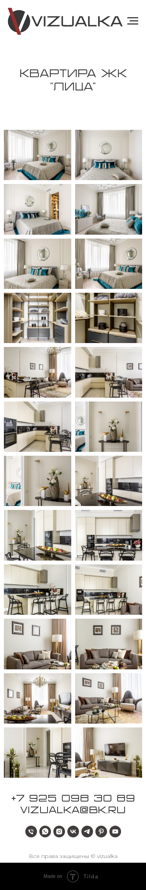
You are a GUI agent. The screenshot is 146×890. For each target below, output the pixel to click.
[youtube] (115, 831)
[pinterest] (101, 831)
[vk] (73, 831)
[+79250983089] (31, 831)
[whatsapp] (45, 831)
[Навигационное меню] (132, 21)
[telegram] (87, 831)
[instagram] (59, 831)
